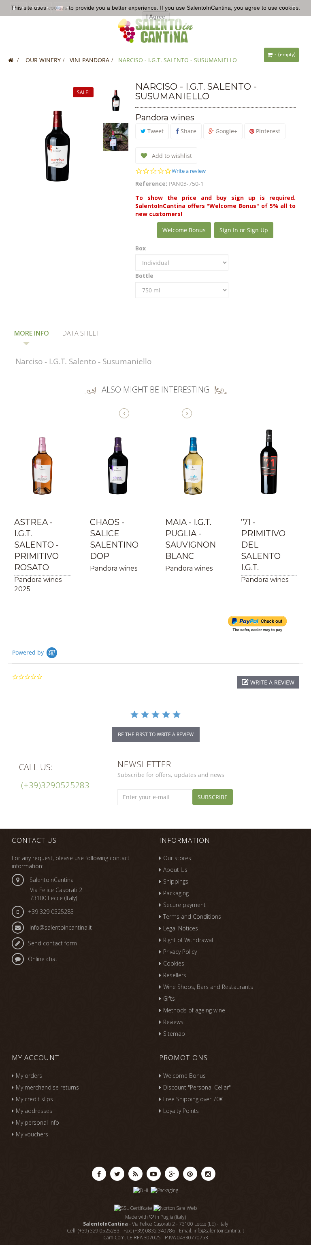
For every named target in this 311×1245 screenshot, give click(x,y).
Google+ (225, 131)
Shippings (175, 881)
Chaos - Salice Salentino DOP (114, 539)
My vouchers (32, 1134)
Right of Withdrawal (188, 940)
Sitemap (174, 1033)
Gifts (169, 998)
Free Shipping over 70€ (193, 1099)
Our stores (177, 858)
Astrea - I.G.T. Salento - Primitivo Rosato (36, 544)
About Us (175, 869)
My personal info (37, 1122)
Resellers (174, 975)
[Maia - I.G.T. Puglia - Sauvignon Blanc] (193, 462)
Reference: (151, 183)
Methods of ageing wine (194, 1010)
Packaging (176, 893)
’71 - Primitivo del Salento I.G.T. (263, 544)
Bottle (145, 275)
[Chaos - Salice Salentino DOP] (118, 462)
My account (35, 1057)
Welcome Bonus (184, 230)
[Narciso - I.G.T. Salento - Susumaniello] (115, 99)
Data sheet (81, 333)
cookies (57, 7)
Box (141, 248)
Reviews (173, 1022)
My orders (29, 1075)
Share (187, 131)
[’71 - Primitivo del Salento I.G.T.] (269, 462)
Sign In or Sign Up (243, 230)
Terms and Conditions (192, 916)
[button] (268, 682)
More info (31, 333)
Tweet (155, 131)
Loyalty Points (181, 1111)
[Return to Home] (10, 60)
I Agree (155, 16)
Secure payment (184, 905)
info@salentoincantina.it (61, 927)
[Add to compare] (15, 501)
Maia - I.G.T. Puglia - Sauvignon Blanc (190, 539)
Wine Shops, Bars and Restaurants (208, 987)
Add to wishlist (171, 156)
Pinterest (267, 131)
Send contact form (52, 943)
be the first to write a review (156, 734)
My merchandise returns (47, 1087)
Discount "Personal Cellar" (197, 1087)
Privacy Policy (180, 951)
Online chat (43, 959)
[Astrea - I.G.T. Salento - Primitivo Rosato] (42, 462)
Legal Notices (180, 928)
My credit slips (34, 1099)
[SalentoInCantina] (155, 30)
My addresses (34, 1111)
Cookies (173, 963)
